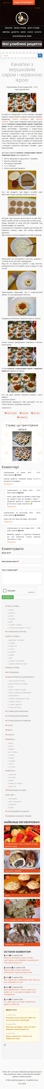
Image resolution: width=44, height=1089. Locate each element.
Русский (37, 8)
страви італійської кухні (18, 664)
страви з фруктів (15, 704)
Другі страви (33, 28)
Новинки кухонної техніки (19, 816)
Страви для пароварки (17, 716)
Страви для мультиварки (19, 721)
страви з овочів (15, 701)
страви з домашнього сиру (19, 698)
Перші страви (20, 28)
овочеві (12, 619)
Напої (23, 32)
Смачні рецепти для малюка (20, 677)
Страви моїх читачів (16, 632)
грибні (11, 610)
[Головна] (22, 18)
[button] (22, 438)
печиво (11, 755)
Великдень (13, 799)
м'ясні (11, 616)
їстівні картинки (15, 707)
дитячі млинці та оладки (18, 684)
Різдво (11, 807)
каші (10, 658)
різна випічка (14, 695)
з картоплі (13, 646)
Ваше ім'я (6, 553)
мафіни (11, 749)
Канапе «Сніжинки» (20, 119)
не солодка (13, 752)
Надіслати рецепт (23, 2)
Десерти (15, 32)
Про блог (6, 2)
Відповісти (9, 484)
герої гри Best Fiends (17, 681)
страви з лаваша (15, 625)
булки (11, 743)
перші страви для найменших (20, 692)
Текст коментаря (9, 570)
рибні (11, 622)
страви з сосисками (16, 661)
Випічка (6, 32)
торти (11, 764)
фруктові (12, 786)
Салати (37, 32)
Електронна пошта (10, 561)
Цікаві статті (11, 1010)
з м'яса (11, 649)
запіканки (12, 774)
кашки (11, 687)
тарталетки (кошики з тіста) (19, 628)
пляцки (11, 758)
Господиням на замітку (18, 811)
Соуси (30, 32)
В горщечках (13, 672)
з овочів (12, 652)
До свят (37, 413)
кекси (11, 746)
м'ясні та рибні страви (17, 690)
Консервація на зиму (22, 36)
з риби (11, 655)
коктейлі (12, 777)
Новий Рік (23, 417)
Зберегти (8, 597)
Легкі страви (12, 413)
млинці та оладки (15, 783)
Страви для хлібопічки (17, 711)
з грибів (12, 643)
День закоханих (15, 801)
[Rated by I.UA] (22, 1050)
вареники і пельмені (16, 640)
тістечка (12, 767)
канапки (25, 413)
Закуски (8, 28)
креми (11, 780)
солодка (12, 761)
